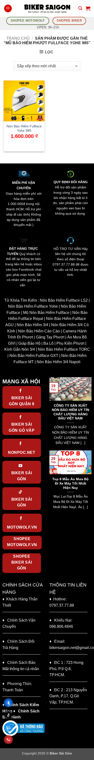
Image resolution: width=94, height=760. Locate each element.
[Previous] (52, 413)
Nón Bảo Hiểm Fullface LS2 (64, 300)
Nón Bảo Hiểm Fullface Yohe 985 (24, 128)
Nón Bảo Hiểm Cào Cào (39, 331)
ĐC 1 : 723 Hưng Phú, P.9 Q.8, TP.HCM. (66, 668)
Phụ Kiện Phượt (70, 343)
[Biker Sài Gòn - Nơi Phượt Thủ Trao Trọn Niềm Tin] (47, 8)
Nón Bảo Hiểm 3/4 (32, 325)
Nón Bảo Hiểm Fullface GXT (33, 356)
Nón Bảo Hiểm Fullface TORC (64, 349)
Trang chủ (18, 38)
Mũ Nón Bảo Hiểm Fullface (46, 313)
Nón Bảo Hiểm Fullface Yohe (33, 306)
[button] (8, 8)
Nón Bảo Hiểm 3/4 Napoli (59, 362)
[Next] (89, 413)
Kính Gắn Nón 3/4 (19, 349)
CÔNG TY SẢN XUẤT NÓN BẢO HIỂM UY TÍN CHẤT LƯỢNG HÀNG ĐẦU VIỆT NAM (70, 412)
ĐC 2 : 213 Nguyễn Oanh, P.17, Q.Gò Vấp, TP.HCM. (68, 696)
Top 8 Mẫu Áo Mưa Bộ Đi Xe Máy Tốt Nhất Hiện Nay (70, 483)
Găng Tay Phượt (50, 337)
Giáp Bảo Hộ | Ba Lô (36, 343)
